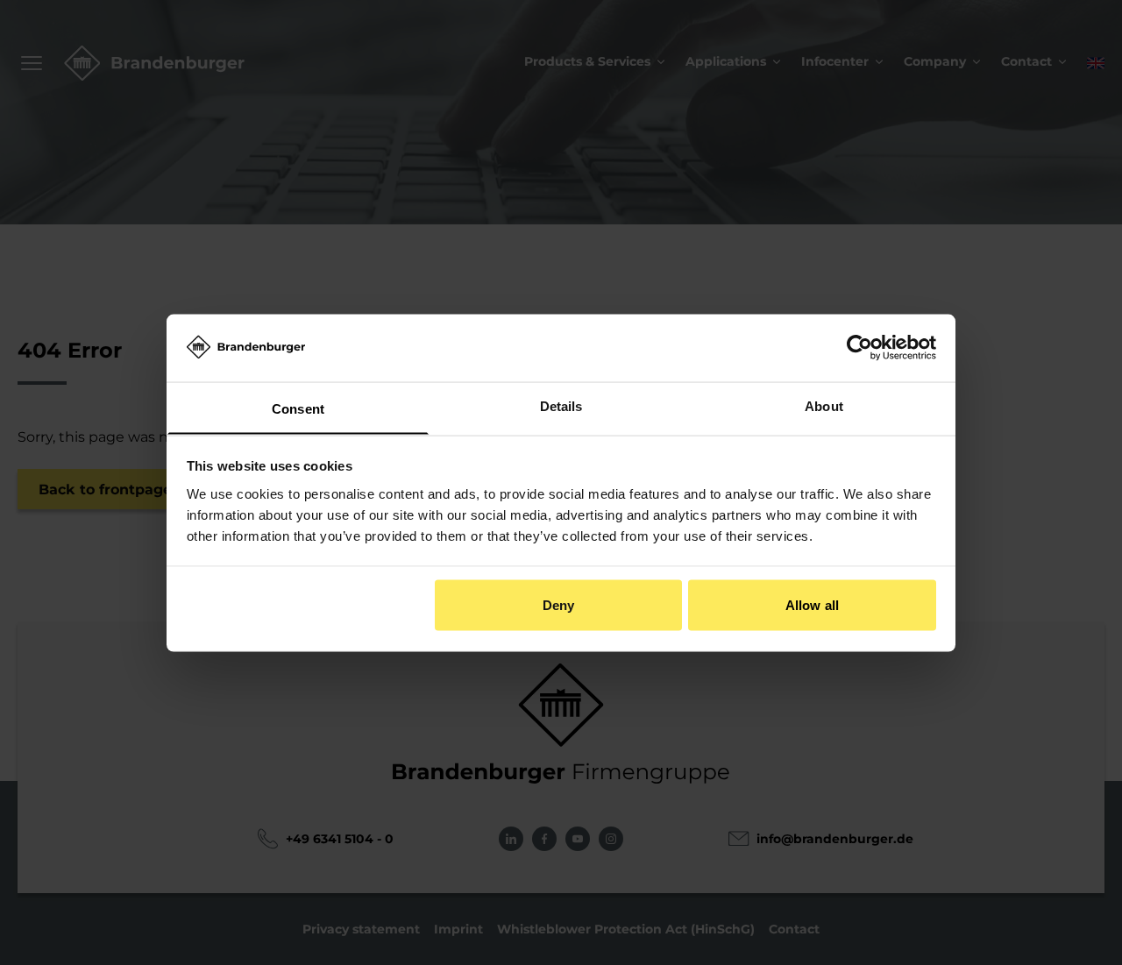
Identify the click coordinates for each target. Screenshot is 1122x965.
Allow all (812, 604)
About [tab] (824, 405)
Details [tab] (561, 405)
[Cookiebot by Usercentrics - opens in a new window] (859, 347)
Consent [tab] (298, 408)
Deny (558, 604)
